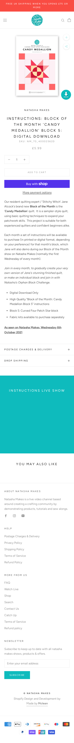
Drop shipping (16, 360)
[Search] (62, 20)
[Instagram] (14, 515)
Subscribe (17, 675)
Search (8, 602)
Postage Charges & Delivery (28, 349)
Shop (7, 595)
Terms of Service (15, 555)
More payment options (37, 192)
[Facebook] (5, 515)
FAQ (7, 582)
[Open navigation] (5, 20)
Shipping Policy (14, 549)
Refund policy (13, 628)
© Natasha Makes (37, 693)
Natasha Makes (37, 110)
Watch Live (11, 589)
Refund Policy (13, 562)
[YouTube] (23, 515)
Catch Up (10, 615)
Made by (37, 703)
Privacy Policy (13, 542)
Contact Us (11, 608)
